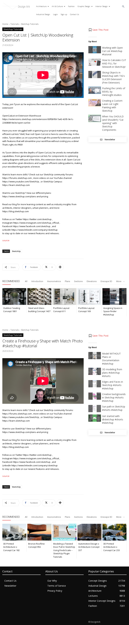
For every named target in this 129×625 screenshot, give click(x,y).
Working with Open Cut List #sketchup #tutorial (112, 51)
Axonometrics (54, 281)
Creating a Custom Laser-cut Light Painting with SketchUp (112, 105)
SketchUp (16, 251)
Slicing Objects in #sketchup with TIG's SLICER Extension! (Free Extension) (113, 77)
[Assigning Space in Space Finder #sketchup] (114, 296)
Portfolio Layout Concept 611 (61, 310)
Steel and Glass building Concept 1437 (39, 310)
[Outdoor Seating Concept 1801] (14, 296)
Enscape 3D (106, 281)
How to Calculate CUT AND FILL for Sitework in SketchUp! (114, 63)
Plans (67, 281)
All (26, 281)
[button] (123, 6)
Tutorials (14, 24)
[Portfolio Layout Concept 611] (64, 296)
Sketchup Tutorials (29, 24)
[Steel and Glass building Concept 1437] (39, 296)
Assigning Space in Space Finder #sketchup (112, 311)
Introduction (37, 281)
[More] (60, 267)
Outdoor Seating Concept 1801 (11, 310)
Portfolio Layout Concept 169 (86, 310)
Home (5, 24)
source (5, 240)
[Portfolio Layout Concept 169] (89, 296)
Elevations (92, 281)
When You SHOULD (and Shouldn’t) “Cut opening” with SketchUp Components (113, 123)
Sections (78, 281)
